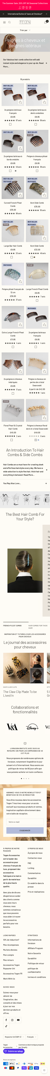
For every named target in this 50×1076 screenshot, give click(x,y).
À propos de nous (35, 856)
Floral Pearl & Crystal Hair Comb (13, 430)
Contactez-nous (35, 861)
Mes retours (8, 963)
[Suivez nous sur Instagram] (12, 1023)
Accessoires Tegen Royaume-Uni (11, 970)
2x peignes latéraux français (12, 114)
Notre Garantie (34, 956)
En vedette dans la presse (36, 888)
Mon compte (8, 958)
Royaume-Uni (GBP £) (13, 1040)
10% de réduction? (11, 943)
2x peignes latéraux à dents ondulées (37, 114)
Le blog (31, 871)
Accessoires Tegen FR (12, 976)
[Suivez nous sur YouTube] (18, 1023)
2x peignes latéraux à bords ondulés (13, 161)
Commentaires (34, 876)
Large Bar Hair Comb (13, 249)
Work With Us (9, 982)
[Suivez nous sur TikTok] (6, 1029)
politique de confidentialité (34, 973)
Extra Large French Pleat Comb (13, 337)
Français (30, 1040)
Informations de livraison (34, 945)
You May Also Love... (12, 486)
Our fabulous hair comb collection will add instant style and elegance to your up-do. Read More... (23, 66)
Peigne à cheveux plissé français (37, 161)
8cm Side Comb (37, 206)
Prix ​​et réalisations (36, 895)
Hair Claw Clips (10, 690)
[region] (25, 5)
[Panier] (45, 25)
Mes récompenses (11, 948)
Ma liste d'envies (10, 953)
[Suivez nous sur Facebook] (6, 1023)
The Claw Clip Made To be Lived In (20, 697)
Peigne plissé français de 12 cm (13, 294)
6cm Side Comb (37, 249)
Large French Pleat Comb (37, 292)
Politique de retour (36, 966)
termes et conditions (37, 980)
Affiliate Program (35, 951)
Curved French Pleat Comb (13, 207)
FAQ (29, 866)
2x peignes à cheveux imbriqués (13, 384)
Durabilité (32, 881)
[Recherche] (9, 25)
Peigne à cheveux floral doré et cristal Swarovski (37, 430)
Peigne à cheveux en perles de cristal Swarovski (37, 385)
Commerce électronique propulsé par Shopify (31, 1049)
